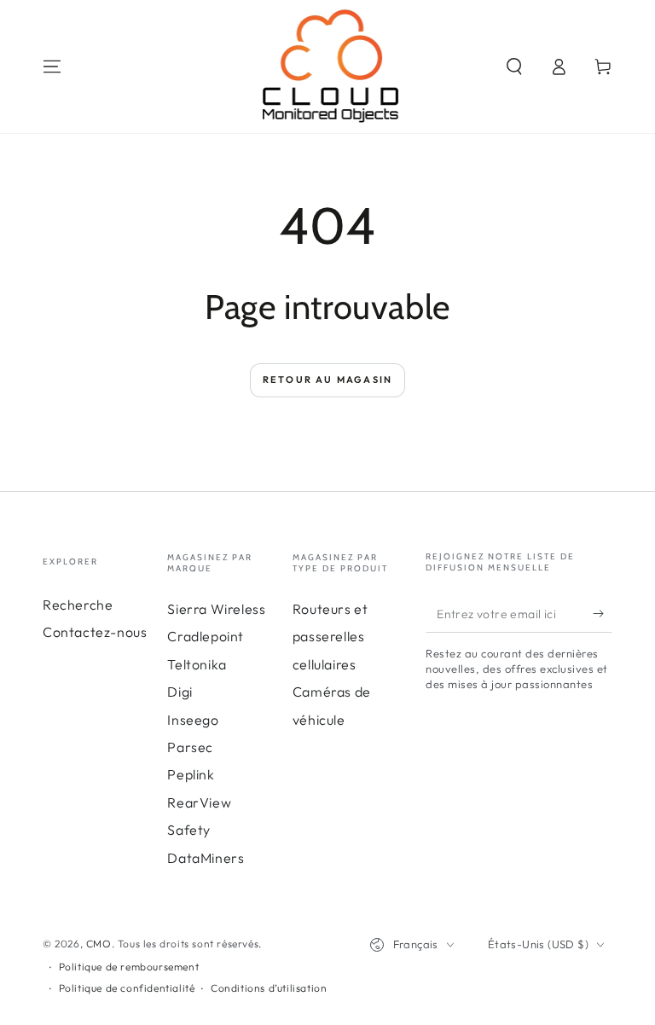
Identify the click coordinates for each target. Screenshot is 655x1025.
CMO (99, 943)
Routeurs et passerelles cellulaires (330, 636)
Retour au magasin (327, 379)
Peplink (190, 774)
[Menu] (52, 66)
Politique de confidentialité (127, 988)
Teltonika (196, 664)
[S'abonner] (602, 613)
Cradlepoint (205, 636)
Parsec (190, 747)
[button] (514, 66)
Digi (179, 691)
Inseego (192, 719)
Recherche (78, 604)
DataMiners (205, 857)
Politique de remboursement (129, 966)
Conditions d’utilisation (269, 988)
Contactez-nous (95, 631)
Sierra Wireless (216, 608)
